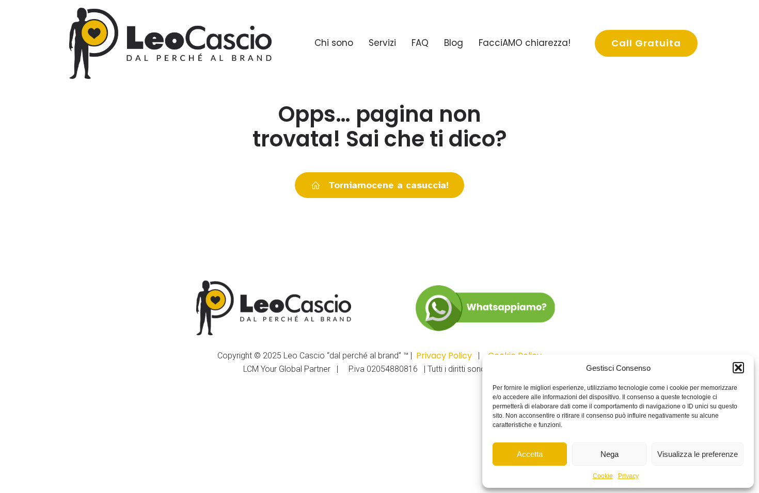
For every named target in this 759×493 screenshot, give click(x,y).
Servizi (382, 43)
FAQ (420, 43)
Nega (609, 454)
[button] (738, 368)
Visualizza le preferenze (697, 454)
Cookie (603, 476)
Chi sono (333, 43)
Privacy (628, 476)
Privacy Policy (444, 355)
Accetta (530, 454)
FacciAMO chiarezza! (525, 43)
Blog (453, 43)
